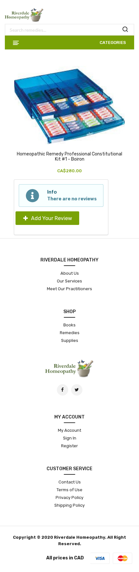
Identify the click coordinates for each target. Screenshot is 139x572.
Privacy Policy (69, 497)
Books (69, 325)
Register (69, 445)
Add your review (51, 218)
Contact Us (70, 482)
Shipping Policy (69, 505)
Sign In (69, 438)
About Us (69, 273)
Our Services (69, 281)
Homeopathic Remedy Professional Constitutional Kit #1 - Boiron (69, 156)
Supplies (69, 340)
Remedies (70, 332)
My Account (69, 430)
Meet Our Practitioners (69, 288)
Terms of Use (69, 489)
